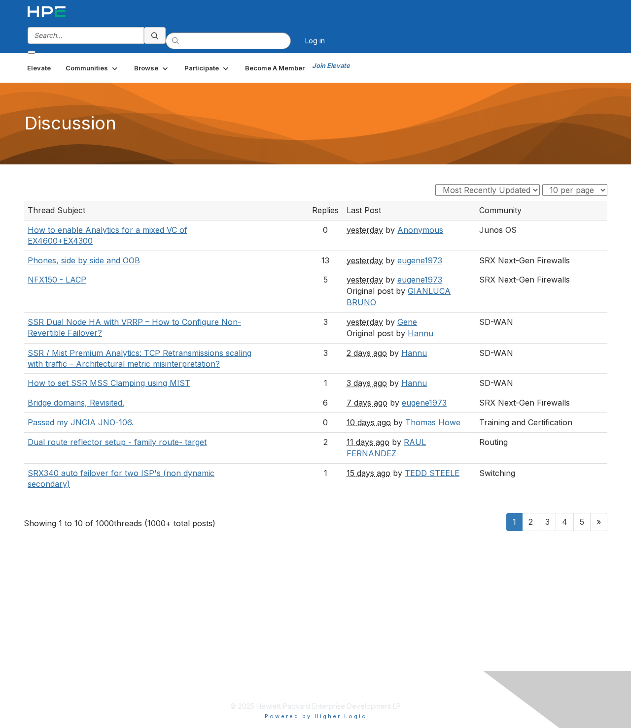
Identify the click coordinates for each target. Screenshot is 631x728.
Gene (407, 322)
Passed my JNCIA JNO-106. (81, 422)
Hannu (420, 333)
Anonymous (420, 230)
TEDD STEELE (432, 473)
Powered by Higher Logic (316, 716)
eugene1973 (419, 260)
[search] (155, 35)
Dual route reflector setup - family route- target (117, 442)
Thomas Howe (432, 422)
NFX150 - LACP (57, 280)
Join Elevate (331, 65)
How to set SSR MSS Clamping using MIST (109, 383)
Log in (315, 40)
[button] (92, 68)
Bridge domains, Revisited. (76, 403)
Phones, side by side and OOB (84, 260)
